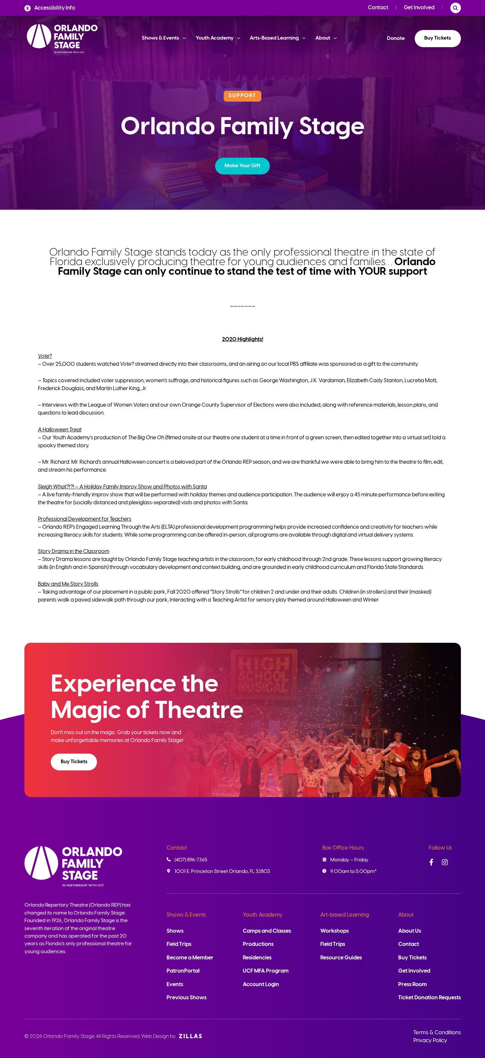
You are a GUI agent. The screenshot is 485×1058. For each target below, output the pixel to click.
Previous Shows (187, 998)
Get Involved (419, 8)
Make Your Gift (242, 166)
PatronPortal (183, 971)
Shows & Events (186, 915)
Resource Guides (341, 958)
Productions (258, 944)
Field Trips (179, 944)
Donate (396, 38)
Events (175, 984)
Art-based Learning (344, 915)
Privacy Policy (430, 1040)
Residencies (257, 958)
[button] (242, 166)
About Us (409, 931)
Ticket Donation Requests (429, 998)
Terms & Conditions (437, 1033)
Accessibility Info (54, 8)
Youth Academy (262, 915)
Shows (175, 931)
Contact (378, 8)
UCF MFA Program (266, 971)
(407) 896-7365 (191, 860)
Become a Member (190, 958)
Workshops (334, 931)
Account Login (261, 984)
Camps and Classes (267, 931)
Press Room (412, 984)
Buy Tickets (437, 38)
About (405, 915)
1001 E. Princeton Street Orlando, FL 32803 (222, 871)
